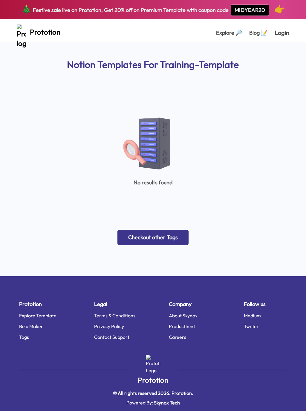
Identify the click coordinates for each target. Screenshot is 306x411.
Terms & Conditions (114, 316)
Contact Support (111, 337)
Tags (24, 337)
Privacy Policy (109, 326)
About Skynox (183, 316)
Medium (252, 316)
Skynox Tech (167, 403)
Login (282, 32)
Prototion (153, 380)
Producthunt (182, 326)
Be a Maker (31, 326)
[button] (153, 237)
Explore (229, 32)
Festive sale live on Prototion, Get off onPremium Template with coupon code (153, 9)
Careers (177, 337)
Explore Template (37, 316)
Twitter (251, 326)
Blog (258, 32)
